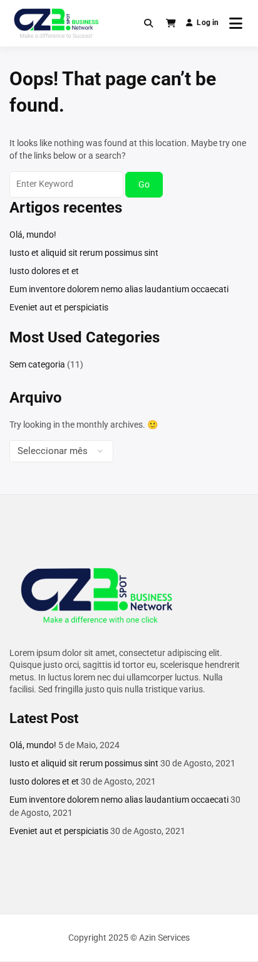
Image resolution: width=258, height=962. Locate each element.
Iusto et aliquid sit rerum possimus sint (83, 253)
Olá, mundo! (32, 235)
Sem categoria (37, 364)
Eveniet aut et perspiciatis (58, 307)
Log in (208, 22)
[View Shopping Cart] (171, 23)
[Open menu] (236, 23)
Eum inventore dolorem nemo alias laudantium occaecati (119, 289)
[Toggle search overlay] (148, 23)
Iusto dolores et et (44, 271)
